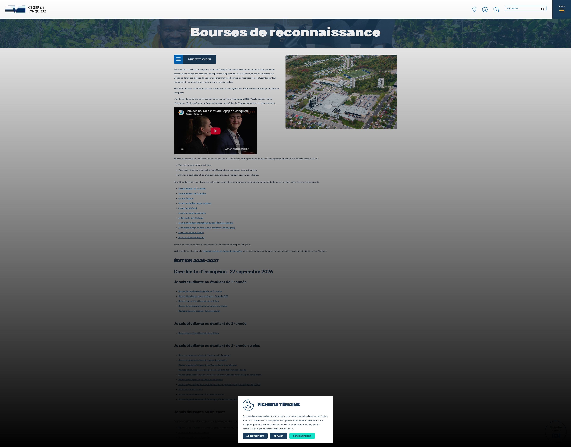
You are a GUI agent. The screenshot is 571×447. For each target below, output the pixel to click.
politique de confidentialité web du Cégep (273, 429)
